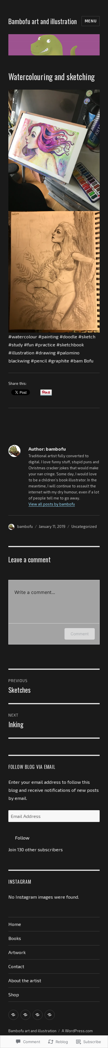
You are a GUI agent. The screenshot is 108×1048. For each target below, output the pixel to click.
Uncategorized (84, 526)
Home (14, 924)
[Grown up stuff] (13, 1015)
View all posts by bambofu (52, 504)
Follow (22, 837)
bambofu (25, 526)
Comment (80, 633)
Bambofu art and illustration (42, 21)
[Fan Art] (38, 1015)
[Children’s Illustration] (25, 1015)
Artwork (17, 952)
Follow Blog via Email (31, 766)
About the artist (24, 980)
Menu (90, 21)
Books (14, 938)
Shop (13, 994)
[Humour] (50, 1015)
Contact (16, 966)
